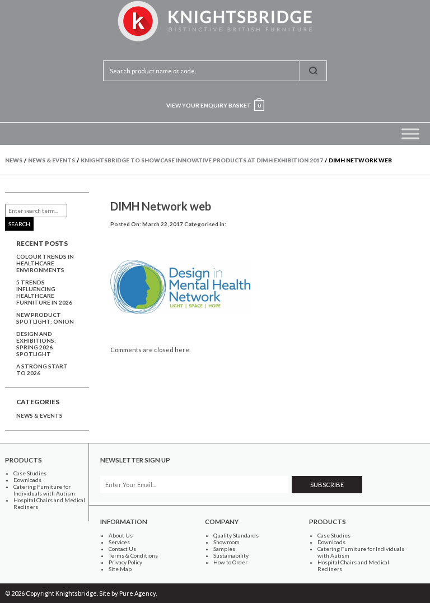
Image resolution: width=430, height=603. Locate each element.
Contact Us (122, 548)
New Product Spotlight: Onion (45, 318)
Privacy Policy (125, 562)
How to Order (230, 562)
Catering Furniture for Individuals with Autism (44, 490)
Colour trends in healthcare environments (45, 263)
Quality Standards (236, 535)
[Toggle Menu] (410, 133)
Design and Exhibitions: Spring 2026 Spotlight (36, 343)
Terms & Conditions (133, 555)
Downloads (27, 479)
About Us (121, 535)
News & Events (39, 415)
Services (119, 542)
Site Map (120, 568)
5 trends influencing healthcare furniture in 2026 (44, 292)
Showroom (226, 542)
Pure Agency (137, 593)
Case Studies (29, 473)
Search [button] (19, 224)
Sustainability (231, 555)
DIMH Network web (160, 206)
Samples (224, 548)
